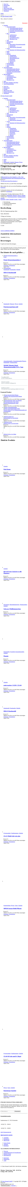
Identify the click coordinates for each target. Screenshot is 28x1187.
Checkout (13, 1185)
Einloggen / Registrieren (9, 265)
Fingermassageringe (12, 196)
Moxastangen (13, 36)
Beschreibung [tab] (7, 202)
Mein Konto (6, 1140)
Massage (12, 62)
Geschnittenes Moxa (14, 37)
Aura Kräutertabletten (9, 84)
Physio (19, 195)
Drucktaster (12, 59)
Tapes (8, 52)
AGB (5, 1160)
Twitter (7, 199)
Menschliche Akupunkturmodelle (17, 44)
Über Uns (6, 4)
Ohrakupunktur (13, 362)
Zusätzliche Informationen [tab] (10, 203)
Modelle (8, 43)
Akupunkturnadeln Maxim (16, 29)
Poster (8, 51)
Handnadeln (12, 32)
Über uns (6, 1151)
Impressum (6, 1158)
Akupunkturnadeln (11, 26)
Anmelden (6, 1137)
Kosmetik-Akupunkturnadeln (16, 31)
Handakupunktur (21, 196)
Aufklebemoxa (13, 35)
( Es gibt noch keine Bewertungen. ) (9, 181)
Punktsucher (12, 60)
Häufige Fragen (7, 1154)
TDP (8, 40)
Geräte (8, 48)
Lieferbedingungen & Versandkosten (12, 1152)
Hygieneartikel (7, 833)
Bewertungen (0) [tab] (8, 204)
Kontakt (5, 6)
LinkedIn (11, 199)
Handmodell (12, 45)
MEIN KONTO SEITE (6, 1135)
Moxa (8, 33)
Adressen (6, 1144)
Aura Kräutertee (10, 65)
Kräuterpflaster (10, 63)
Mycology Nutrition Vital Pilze (11, 82)
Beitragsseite (7, 5)
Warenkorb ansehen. (5, 1185)
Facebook (3, 199)
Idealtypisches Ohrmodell (16, 47)
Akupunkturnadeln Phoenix (16, 28)
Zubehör (9, 54)
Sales (8, 66)
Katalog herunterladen (9, 9)
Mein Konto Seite (8, 8)
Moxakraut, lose (13, 39)
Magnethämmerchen (14, 58)
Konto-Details (7, 1143)
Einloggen (3, 187)
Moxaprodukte (7, 74)
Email (20, 199)
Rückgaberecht (7, 1155)
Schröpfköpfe (10, 41)
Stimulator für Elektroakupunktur (17, 50)
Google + (16, 199)
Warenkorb (6, 10)
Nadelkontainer (13, 56)
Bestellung (6, 1145)
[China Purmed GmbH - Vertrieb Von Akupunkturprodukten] (6, 16)
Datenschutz (6, 1159)
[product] (15, 255)
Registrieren (9, 191)
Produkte (6, 25)
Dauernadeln (7, 651)
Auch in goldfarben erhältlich (7, 230)
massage (3, 198)
